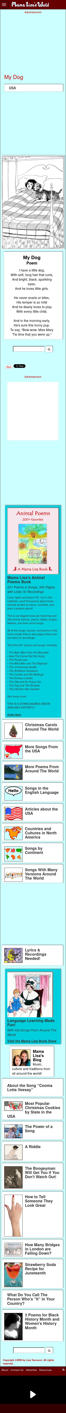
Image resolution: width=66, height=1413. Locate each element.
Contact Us (17, 1370)
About (4, 1370)
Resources (45, 1370)
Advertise (31, 1370)
